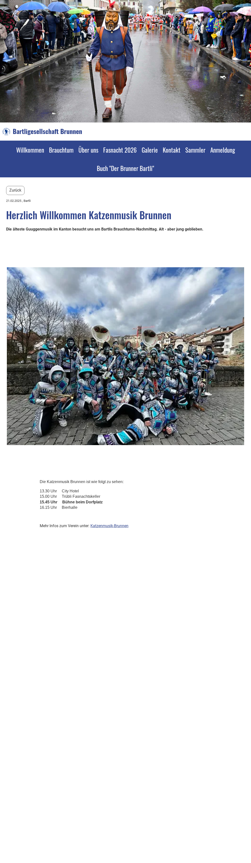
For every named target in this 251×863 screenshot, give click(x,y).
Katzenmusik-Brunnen (109, 525)
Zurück (15, 190)
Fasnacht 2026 (120, 149)
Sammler (195, 149)
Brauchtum (61, 149)
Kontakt (171, 149)
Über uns (88, 149)
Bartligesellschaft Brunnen (47, 131)
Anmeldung (222, 149)
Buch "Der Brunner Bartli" (125, 168)
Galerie (150, 149)
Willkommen (30, 149)
